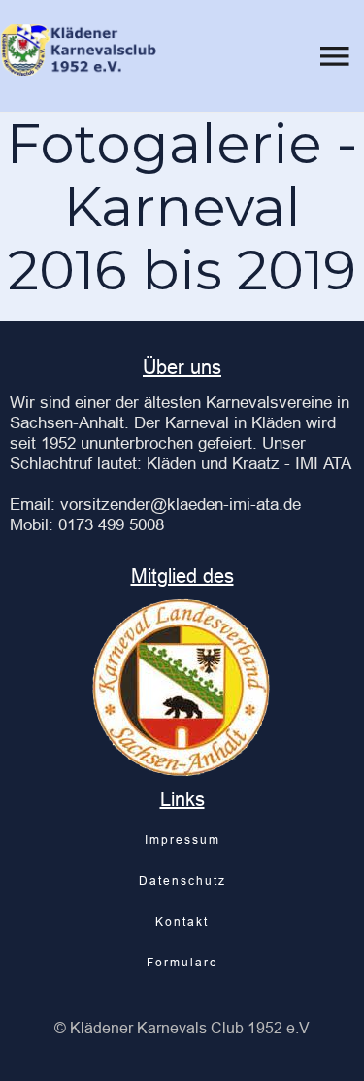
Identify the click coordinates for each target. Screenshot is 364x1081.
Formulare (182, 962)
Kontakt (182, 921)
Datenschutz (182, 880)
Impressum (182, 839)
